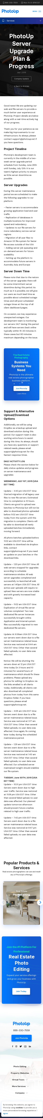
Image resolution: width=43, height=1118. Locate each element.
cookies (19, 1107)
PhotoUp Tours (21, 1083)
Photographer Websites (21, 1090)
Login (21, 1097)
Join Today (21, 991)
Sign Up (22, 1100)
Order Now (21, 1092)
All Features (21, 1086)
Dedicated (21, 1070)
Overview (21, 1077)
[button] (3, 902)
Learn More (21, 393)
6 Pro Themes (21, 1080)
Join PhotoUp (21, 388)
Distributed (21, 1073)
